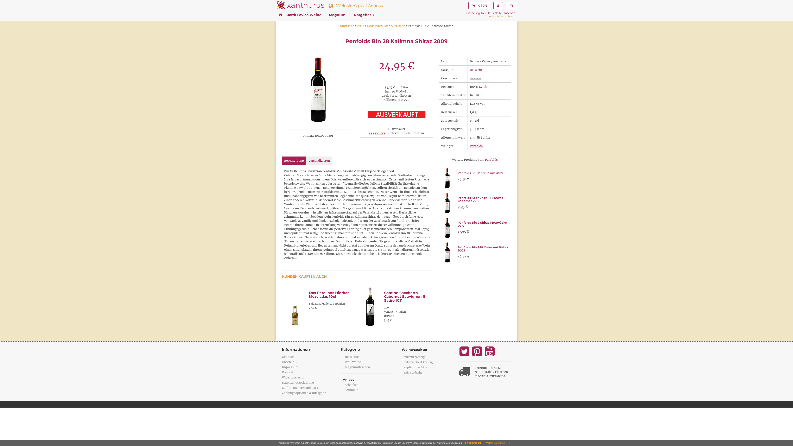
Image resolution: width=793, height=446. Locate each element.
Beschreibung (294, 161)
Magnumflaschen (357, 367)
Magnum (338, 15)
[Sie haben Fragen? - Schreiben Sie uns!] (511, 5)
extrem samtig (414, 357)
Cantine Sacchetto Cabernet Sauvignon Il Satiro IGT (404, 296)
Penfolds (476, 146)
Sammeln (352, 390)
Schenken (352, 385)
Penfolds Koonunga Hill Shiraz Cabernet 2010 (480, 199)
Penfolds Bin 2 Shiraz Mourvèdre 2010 (482, 224)
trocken (475, 78)
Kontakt (287, 372)
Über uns (288, 357)
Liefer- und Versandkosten (301, 388)
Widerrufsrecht (293, 377)
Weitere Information (495, 443)
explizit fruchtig (415, 367)
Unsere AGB (290, 362)
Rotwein (476, 70)
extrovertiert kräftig (418, 362)
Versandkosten (319, 161)
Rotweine (352, 357)
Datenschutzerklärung (298, 382)
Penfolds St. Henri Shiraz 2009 (480, 173)
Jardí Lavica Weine (304, 15)
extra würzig (413, 372)
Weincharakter (414, 350)
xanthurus (305, 5)
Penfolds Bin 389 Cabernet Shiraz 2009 (483, 249)
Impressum (290, 367)
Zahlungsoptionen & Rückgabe (304, 393)
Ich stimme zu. (472, 442)
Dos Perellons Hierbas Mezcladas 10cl (329, 295)
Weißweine (353, 362)
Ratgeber (363, 15)
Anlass (348, 380)
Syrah (483, 87)
